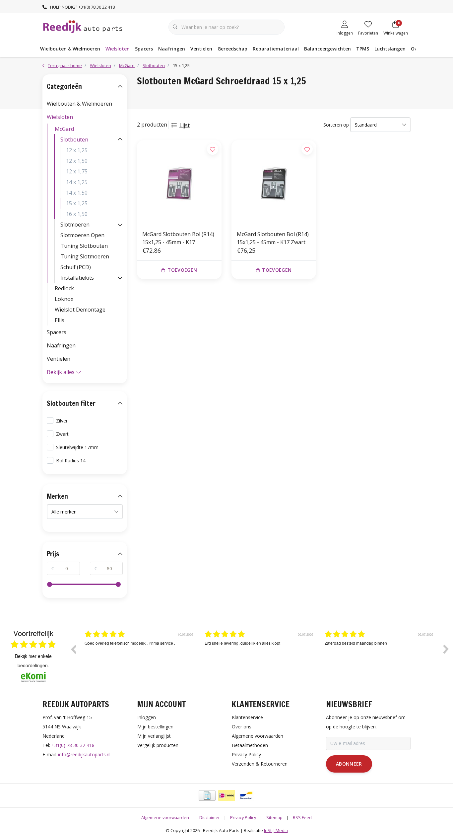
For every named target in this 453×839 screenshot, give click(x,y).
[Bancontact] (246, 795)
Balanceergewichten (327, 49)
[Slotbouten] (120, 139)
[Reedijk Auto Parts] (83, 26)
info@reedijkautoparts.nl (84, 754)
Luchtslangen (390, 49)
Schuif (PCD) (75, 267)
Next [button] (446, 649)
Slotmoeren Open (82, 235)
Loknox (64, 299)
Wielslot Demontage (80, 309)
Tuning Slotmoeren (84, 256)
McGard (64, 129)
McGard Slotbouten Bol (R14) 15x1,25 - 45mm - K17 (178, 238)
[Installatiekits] (120, 277)
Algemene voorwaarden (165, 817)
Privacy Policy (243, 817)
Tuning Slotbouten (84, 245)
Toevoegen (182, 270)
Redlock (64, 288)
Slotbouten (74, 139)
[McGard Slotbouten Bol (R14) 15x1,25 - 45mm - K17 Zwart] (273, 182)
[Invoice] (207, 795)
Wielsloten (117, 49)
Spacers (144, 49)
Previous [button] (73, 649)
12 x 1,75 (77, 171)
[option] (140, 654)
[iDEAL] (226, 795)
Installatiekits (77, 277)
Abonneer (349, 764)
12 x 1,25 (77, 150)
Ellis (59, 320)
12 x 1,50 (77, 160)
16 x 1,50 (77, 214)
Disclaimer (209, 817)
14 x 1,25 (77, 182)
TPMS (362, 49)
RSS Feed (302, 817)
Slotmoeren (75, 224)
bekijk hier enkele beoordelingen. (33, 661)
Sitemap (274, 817)
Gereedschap (232, 49)
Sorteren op (336, 125)
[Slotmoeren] (120, 224)
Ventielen (201, 49)
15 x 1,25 (77, 203)
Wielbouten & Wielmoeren (70, 49)
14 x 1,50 (77, 192)
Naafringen (171, 49)
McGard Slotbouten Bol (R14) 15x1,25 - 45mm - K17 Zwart (273, 238)
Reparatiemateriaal (276, 49)
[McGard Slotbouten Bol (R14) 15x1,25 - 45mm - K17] (179, 182)
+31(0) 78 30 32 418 (73, 745)
